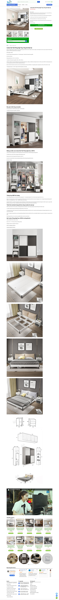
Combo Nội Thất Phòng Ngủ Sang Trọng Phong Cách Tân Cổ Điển (20, 529)
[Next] (27, 19)
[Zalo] (57, 595)
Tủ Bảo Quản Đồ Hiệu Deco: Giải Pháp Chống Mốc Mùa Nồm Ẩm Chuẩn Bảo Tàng (24, 586)
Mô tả (7, 45)
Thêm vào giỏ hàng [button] (11, 533)
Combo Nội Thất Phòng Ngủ (15, 6)
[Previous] (8, 19)
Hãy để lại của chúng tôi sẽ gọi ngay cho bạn (18, 39)
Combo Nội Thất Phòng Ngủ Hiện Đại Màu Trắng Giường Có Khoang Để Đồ (29, 529)
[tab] (7, 46)
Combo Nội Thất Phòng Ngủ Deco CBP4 (29, 546)
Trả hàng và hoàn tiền (33, 591)
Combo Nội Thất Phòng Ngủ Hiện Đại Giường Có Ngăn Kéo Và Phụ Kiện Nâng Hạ (39, 546)
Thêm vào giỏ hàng (38, 28)
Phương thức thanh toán (33, 586)
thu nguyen (46, 569)
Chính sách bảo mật (33, 589)
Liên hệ (26, 4)
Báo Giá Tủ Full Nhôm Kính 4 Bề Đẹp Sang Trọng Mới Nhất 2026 (24, 583)
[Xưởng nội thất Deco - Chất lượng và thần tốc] (11, 2)
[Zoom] (7, 29)
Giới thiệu (23, 4)
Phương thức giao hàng (33, 588)
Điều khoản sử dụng (33, 585)
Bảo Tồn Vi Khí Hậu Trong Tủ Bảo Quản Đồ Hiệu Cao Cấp (24, 591)
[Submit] (38, 2)
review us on (11, 575)
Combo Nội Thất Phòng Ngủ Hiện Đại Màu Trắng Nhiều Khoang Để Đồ (11, 546)
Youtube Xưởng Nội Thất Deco (11, 227)
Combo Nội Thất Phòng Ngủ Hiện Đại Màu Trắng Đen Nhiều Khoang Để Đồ (20, 546)
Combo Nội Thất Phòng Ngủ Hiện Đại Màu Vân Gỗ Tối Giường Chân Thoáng (11, 529)
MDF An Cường (16, 195)
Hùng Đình (24, 569)
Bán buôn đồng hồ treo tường (34, 592)
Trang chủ (19, 4)
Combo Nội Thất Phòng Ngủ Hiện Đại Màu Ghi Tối (48, 546)
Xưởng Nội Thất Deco (12, 225)
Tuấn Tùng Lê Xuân (36, 569)
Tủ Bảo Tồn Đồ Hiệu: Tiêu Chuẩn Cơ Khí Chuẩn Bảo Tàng (24, 589)
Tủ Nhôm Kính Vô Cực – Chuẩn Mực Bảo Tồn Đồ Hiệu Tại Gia (24, 594)
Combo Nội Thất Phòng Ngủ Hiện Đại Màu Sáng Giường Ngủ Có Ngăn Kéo (48, 529)
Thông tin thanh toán (12, 45)
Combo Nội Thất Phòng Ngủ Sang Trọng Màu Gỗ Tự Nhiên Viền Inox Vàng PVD (39, 529)
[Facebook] (57, 593)
